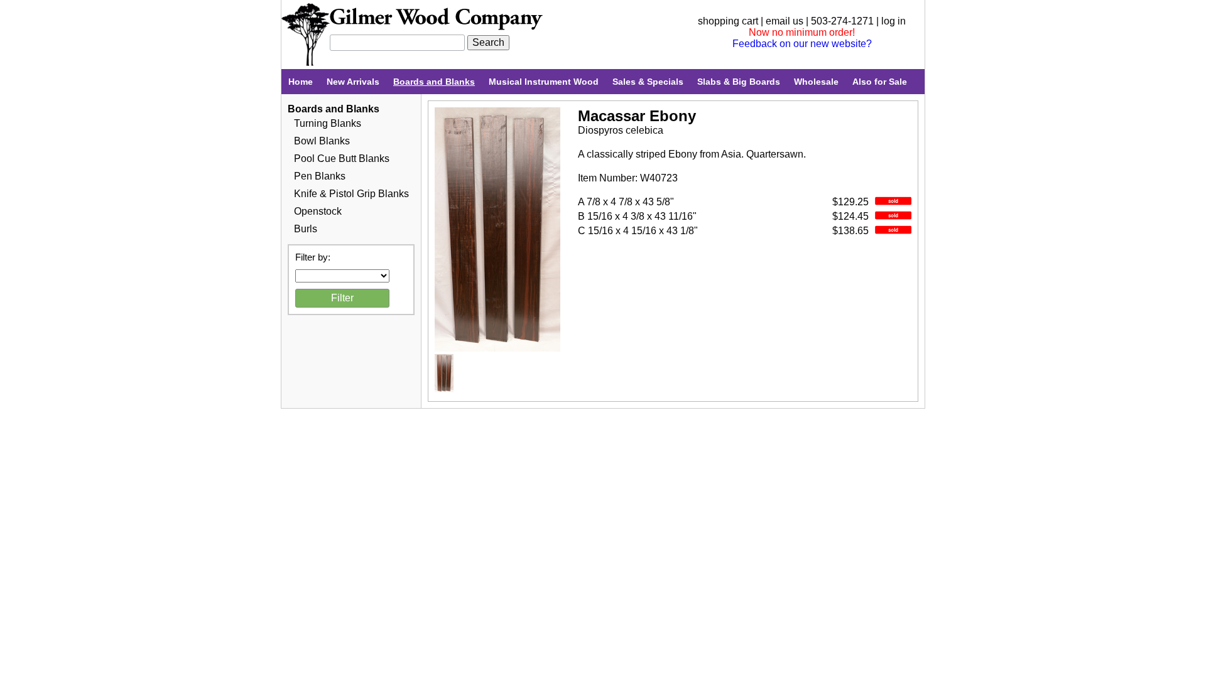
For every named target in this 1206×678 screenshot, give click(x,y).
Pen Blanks (319, 176)
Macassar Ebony (637, 115)
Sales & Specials (647, 82)
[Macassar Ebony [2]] (444, 389)
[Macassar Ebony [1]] (497, 348)
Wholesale (816, 82)
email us (784, 21)
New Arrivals (353, 82)
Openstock (318, 211)
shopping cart (728, 21)
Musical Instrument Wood (544, 82)
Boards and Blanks (434, 82)
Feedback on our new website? (802, 43)
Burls (305, 228)
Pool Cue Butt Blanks (341, 158)
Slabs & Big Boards (738, 82)
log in (893, 21)
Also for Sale (879, 82)
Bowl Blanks (322, 141)
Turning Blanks (327, 123)
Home (300, 82)
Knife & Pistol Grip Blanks (351, 193)
